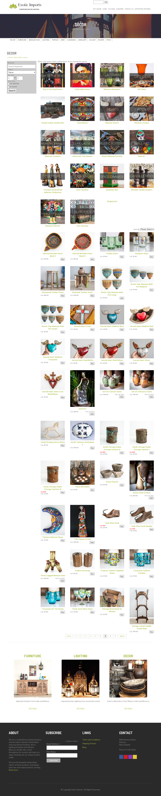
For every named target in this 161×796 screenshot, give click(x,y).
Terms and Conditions (91, 740)
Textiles (55, 40)
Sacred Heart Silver (141, 360)
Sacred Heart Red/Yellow (112, 360)
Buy (62, 259)
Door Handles (82, 190)
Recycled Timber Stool (82, 292)
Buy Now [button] (33, 708)
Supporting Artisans (142, 9)
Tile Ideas (111, 9)
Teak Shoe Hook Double (141, 526)
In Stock (13, 87)
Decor (12, 40)
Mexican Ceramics (53, 156)
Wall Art (141, 156)
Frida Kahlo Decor (82, 89)
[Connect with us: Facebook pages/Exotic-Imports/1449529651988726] (121, 757)
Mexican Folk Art (52, 226)
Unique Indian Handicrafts (52, 123)
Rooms (101, 40)
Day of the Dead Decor (53, 89)
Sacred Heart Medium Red (141, 326)
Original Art (112, 201)
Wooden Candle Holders (141, 190)
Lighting (45, 40)
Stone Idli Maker (82, 487)
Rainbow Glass (141, 253)
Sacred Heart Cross (82, 326)
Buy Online (97, 9)
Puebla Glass (112, 253)
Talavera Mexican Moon (52, 537)
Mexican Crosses (141, 123)
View (92, 414)
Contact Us (129, 9)
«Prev (69, 636)
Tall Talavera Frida (82, 539)
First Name (51, 752)
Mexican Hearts (112, 123)
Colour (92, 40)
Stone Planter (112, 482)
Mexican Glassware (112, 89)
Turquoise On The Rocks (53, 609)
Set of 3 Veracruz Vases (142, 391)
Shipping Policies (89, 743)
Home (105, 9)
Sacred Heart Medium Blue (112, 326)
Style (109, 40)
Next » (122, 636)
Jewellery (82, 40)
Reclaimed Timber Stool (53, 292)
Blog (84, 747)
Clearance (71, 40)
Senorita (82, 409)
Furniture (22, 40)
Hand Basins (82, 123)
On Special (14, 83)
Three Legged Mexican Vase (53, 575)
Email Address (53, 744)
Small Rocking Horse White (53, 442)
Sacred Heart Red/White (82, 360)
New (63, 40)
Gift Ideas (141, 89)
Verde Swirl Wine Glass (82, 609)
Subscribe (119, 9)
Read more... (14, 770)
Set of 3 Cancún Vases (112, 391)
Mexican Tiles (34, 40)
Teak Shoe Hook (112, 523)
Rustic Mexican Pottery (112, 156)
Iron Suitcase (82, 226)
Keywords (11, 63)
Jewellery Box (112, 190)
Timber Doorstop (82, 570)
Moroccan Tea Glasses (82, 156)
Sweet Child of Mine (141, 493)
